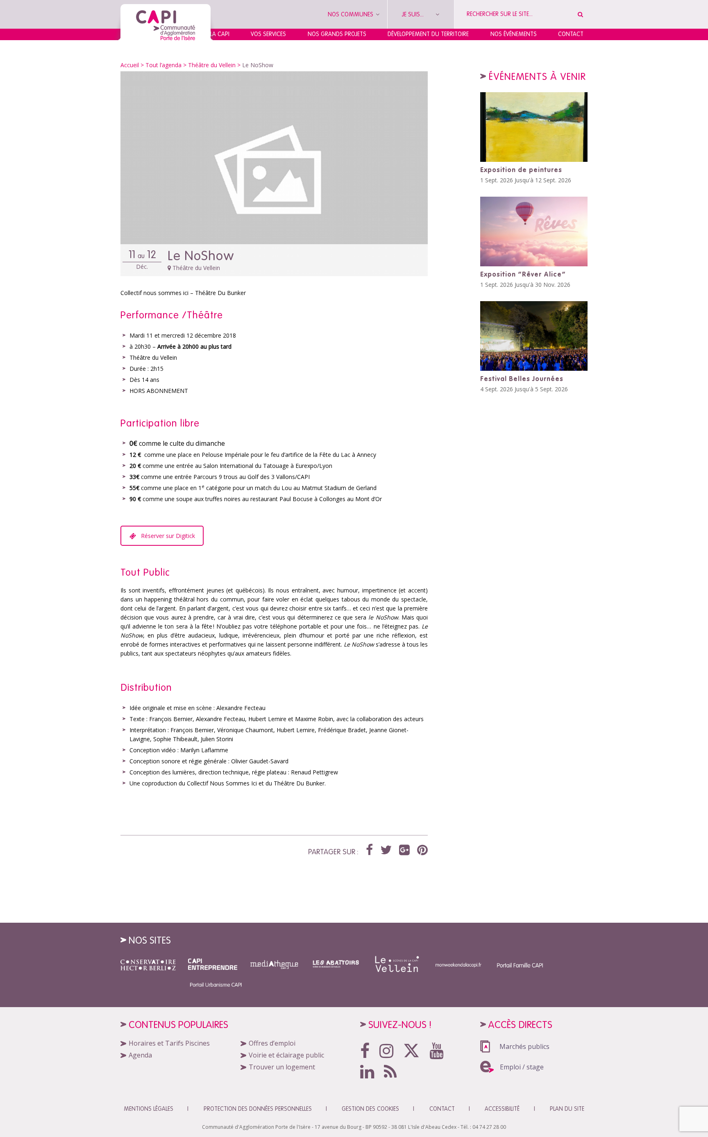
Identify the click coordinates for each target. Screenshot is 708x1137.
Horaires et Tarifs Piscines (169, 1043)
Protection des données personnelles (258, 1108)
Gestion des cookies (370, 1108)
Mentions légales (148, 1108)
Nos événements (513, 34)
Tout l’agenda (163, 65)
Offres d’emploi (272, 1043)
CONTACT (442, 1108)
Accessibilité (502, 1108)
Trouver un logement (282, 1066)
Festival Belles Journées (521, 378)
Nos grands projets (337, 34)
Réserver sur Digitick (168, 536)
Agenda (140, 1055)
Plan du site (567, 1108)
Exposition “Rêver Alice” (523, 274)
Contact (570, 34)
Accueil (129, 65)
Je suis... (413, 14)
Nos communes (351, 14)
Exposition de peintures (521, 169)
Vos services (268, 34)
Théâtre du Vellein (212, 65)
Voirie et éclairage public (286, 1055)
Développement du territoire (428, 34)
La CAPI (219, 34)
